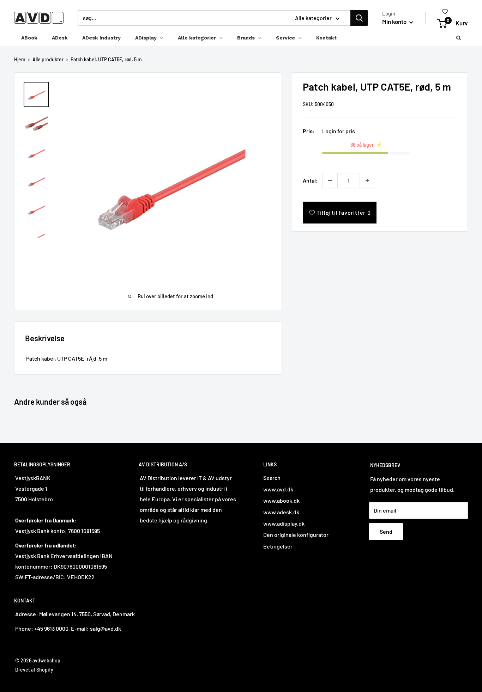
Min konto (395, 21)
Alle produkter (48, 59)
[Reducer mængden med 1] (330, 180)
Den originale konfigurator (296, 534)
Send (386, 531)
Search (272, 477)
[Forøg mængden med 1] (367, 180)
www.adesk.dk (281, 512)
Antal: (310, 180)
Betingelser (278, 546)
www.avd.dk (278, 489)
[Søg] (359, 18)
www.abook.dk (281, 500)
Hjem (19, 59)
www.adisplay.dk (284, 523)
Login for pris (338, 131)
